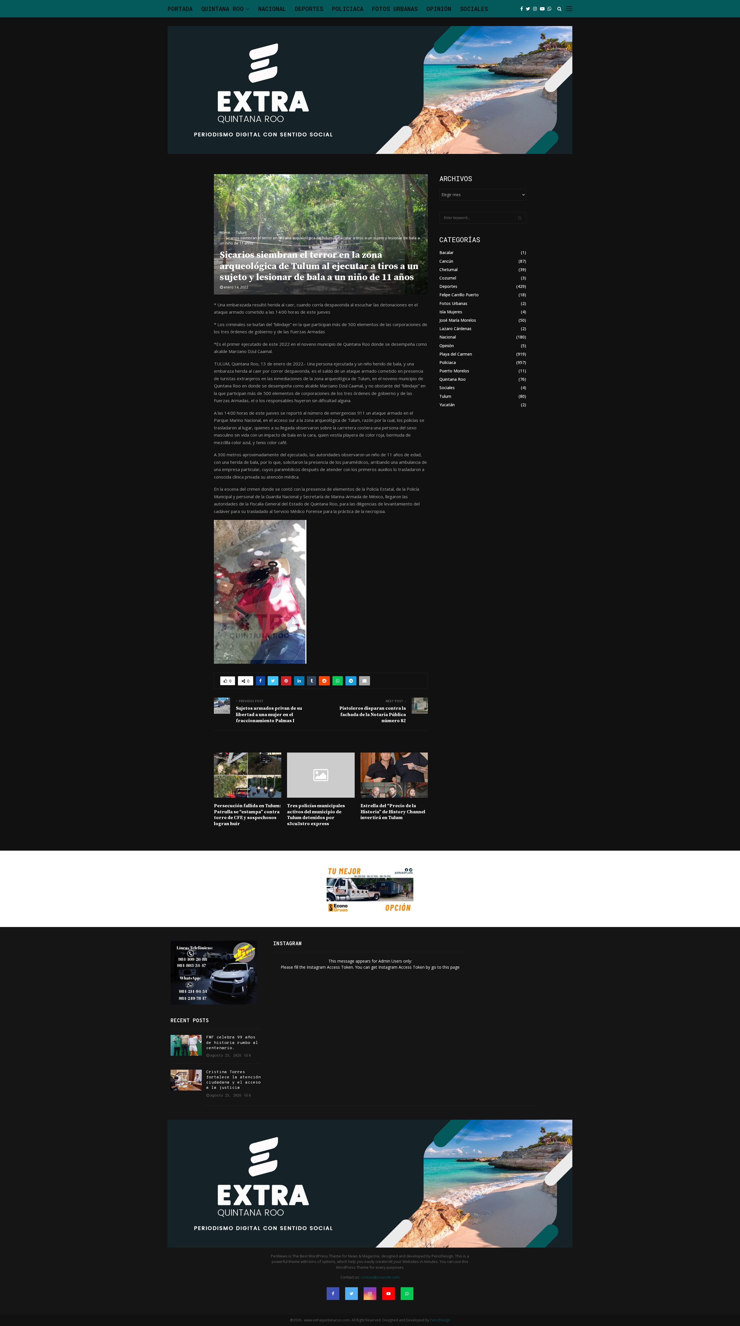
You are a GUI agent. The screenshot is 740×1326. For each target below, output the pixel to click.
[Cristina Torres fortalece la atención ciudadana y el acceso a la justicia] (186, 1080)
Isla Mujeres (450, 312)
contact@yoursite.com (380, 1277)
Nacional (272, 8)
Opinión (438, 8)
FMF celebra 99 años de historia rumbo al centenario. (232, 1042)
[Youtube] (543, 8)
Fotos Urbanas (395, 8)
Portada (180, 8)
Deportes (309, 8)
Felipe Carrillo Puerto (459, 294)
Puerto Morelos (454, 371)
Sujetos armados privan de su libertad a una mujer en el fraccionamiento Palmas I (269, 714)
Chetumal (448, 269)
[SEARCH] (520, 218)
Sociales (474, 8)
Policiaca (347, 8)
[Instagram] (536, 8)
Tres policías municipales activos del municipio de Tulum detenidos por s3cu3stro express (316, 815)
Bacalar (446, 252)
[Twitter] (529, 8)
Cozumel (447, 278)
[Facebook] (523, 8)
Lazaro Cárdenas (455, 328)
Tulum (445, 396)
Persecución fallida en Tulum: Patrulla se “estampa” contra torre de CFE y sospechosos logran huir (247, 815)
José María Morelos (457, 320)
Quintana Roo (222, 8)
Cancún (446, 261)
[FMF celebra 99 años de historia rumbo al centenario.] (186, 1045)
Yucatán (447, 404)
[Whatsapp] (550, 8)
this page (451, 967)
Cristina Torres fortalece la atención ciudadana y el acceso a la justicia (233, 1080)
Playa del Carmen (455, 354)
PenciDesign (440, 1320)
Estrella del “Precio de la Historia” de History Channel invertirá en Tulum (392, 812)
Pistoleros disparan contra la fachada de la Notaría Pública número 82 (372, 714)
